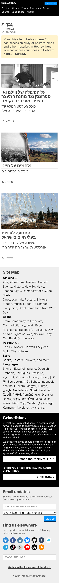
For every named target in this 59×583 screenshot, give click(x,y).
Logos (27, 304)
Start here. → (46, 476)
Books (5, 8)
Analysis (31, 282)
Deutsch (43, 368)
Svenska (47, 394)
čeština (8, 386)
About (30, 11)
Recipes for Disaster (32, 329)
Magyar (31, 386)
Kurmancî (9, 407)
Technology (10, 291)
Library (15, 8)
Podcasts (35, 8)
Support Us (51, 3)
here (41, 39)
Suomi (44, 377)
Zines (6, 299)
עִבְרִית (16, 399)
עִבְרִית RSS (18, 53)
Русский (8, 377)
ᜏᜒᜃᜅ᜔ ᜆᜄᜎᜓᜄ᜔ (35, 407)
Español (19, 368)
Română (28, 394)
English (8, 368)
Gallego (48, 403)
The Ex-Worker (13, 347)
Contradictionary (14, 325)
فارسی (7, 390)
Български (14, 381)
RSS (16, 278)
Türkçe (42, 386)
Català (31, 403)
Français (8, 373)
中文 (26, 381)
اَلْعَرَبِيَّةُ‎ (7, 394)
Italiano (31, 368)
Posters (30, 299)
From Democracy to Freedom (22, 321)
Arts (5, 282)
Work (30, 325)
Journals (17, 299)
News (40, 286)
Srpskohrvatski (40, 390)
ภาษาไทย (28, 399)
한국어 (16, 394)
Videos (7, 304)
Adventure (17, 282)
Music (18, 304)
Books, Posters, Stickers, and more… (27, 360)
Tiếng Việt (18, 403)
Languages (18, 11)
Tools (24, 8)
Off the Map (25, 338)
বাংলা (37, 394)
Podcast (8, 342)
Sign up (50, 519)
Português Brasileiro (29, 373)
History (18, 286)
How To (30, 286)
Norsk (21, 407)
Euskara (19, 386)
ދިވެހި (39, 403)
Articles (8, 278)
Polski (20, 377)
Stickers (42, 299)
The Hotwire (19, 351)
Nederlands (20, 390)
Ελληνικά (31, 377)
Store (46, 8)
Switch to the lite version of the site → (29, 567)
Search (5, 11)
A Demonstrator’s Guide (36, 291)
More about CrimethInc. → (37, 459)
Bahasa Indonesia (42, 381)
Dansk (7, 399)
